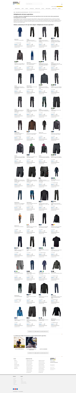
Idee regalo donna (28, 372)
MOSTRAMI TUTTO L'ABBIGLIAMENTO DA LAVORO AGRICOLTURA (38, 331)
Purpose (14, 379)
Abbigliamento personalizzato (30, 360)
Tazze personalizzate (41, 368)
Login (61, 4)
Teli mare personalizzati (41, 369)
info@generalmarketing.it (54, 362)
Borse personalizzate (29, 364)
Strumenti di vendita (16, 364)
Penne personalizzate (41, 364)
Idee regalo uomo (41, 372)
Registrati (15, 360)
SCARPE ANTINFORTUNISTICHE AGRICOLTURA (31, 349)
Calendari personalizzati (29, 368)
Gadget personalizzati (29, 369)
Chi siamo (14, 378)
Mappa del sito (16, 368)
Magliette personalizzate (42, 360)
